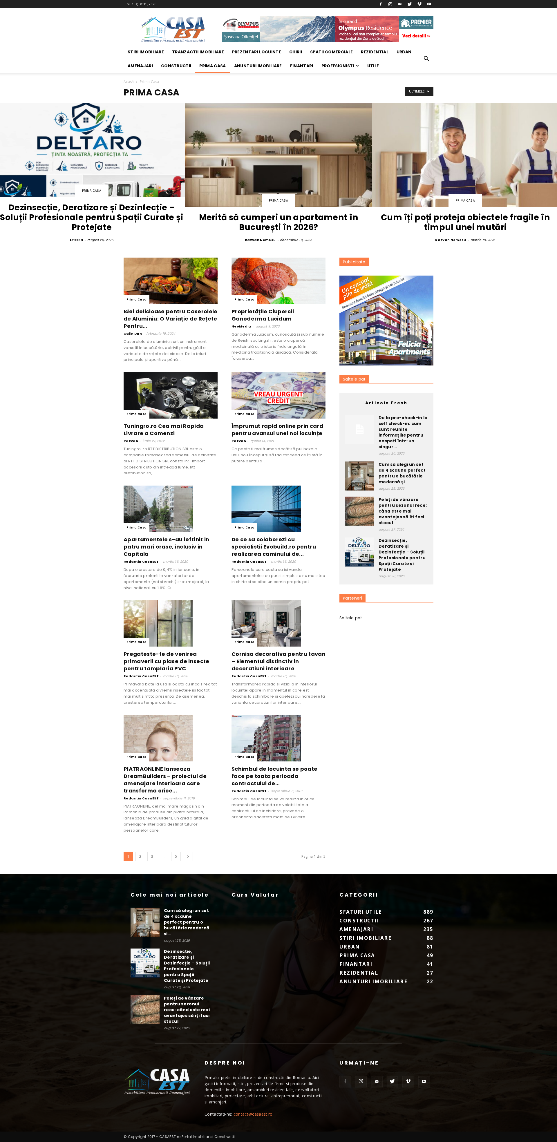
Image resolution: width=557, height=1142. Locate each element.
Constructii (176, 66)
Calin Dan (133, 333)
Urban (404, 52)
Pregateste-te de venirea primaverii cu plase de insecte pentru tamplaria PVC (166, 661)
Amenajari (140, 66)
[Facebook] (380, 4)
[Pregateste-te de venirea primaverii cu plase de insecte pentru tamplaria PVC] (171, 623)
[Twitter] (409, 4)
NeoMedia (241, 326)
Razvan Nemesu (260, 240)
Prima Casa (212, 66)
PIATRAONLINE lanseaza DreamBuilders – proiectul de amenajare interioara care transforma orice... (165, 779)
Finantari (301, 66)
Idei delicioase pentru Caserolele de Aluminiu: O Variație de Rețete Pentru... (171, 319)
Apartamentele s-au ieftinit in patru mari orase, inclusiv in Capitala (166, 547)
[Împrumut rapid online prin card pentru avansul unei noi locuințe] (278, 395)
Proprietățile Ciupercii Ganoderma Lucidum (263, 315)
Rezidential (374, 52)
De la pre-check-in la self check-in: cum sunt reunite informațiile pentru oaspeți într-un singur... (403, 432)
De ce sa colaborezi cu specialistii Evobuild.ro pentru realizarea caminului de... (274, 547)
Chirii (295, 52)
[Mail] (400, 4)
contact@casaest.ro (253, 1114)
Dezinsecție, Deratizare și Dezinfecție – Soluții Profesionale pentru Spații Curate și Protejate (402, 554)
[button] (426, 59)
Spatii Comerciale (331, 52)
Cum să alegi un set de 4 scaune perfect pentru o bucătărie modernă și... (402, 473)
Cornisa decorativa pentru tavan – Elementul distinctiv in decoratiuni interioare (278, 661)
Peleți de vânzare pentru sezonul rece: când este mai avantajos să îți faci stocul (403, 511)
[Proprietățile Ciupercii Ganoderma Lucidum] (278, 281)
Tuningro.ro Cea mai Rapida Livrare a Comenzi (164, 429)
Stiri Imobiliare (146, 52)
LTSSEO (76, 240)
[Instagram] (390, 4)
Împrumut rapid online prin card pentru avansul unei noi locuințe (277, 429)
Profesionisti (337, 66)
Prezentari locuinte (256, 52)
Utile (373, 66)
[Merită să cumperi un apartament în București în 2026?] (278, 173)
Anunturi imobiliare (258, 66)
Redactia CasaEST (141, 561)
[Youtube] (429, 4)
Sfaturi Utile (360, 911)
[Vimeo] (419, 4)
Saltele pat (354, 379)
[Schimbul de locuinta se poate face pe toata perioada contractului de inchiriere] (278, 738)
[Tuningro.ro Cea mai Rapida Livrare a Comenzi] (171, 395)
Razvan (131, 441)
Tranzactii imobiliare (198, 52)
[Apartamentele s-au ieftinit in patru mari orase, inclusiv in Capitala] (171, 509)
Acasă (129, 81)
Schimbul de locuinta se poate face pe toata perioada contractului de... (274, 776)
